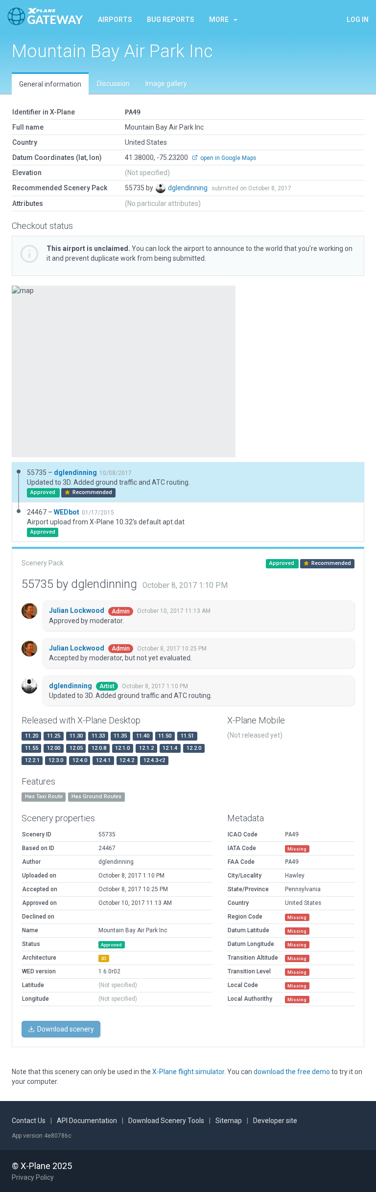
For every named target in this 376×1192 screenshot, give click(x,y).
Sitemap (228, 1121)
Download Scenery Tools (166, 1121)
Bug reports (170, 19)
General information (50, 84)
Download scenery (65, 1029)
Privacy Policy (33, 1177)
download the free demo (292, 1072)
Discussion (113, 84)
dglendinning (188, 188)
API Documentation (87, 1121)
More (219, 19)
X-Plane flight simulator (188, 1072)
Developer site (275, 1121)
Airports (115, 19)
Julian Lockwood (77, 610)
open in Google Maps (227, 158)
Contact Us (29, 1121)
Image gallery (166, 84)
